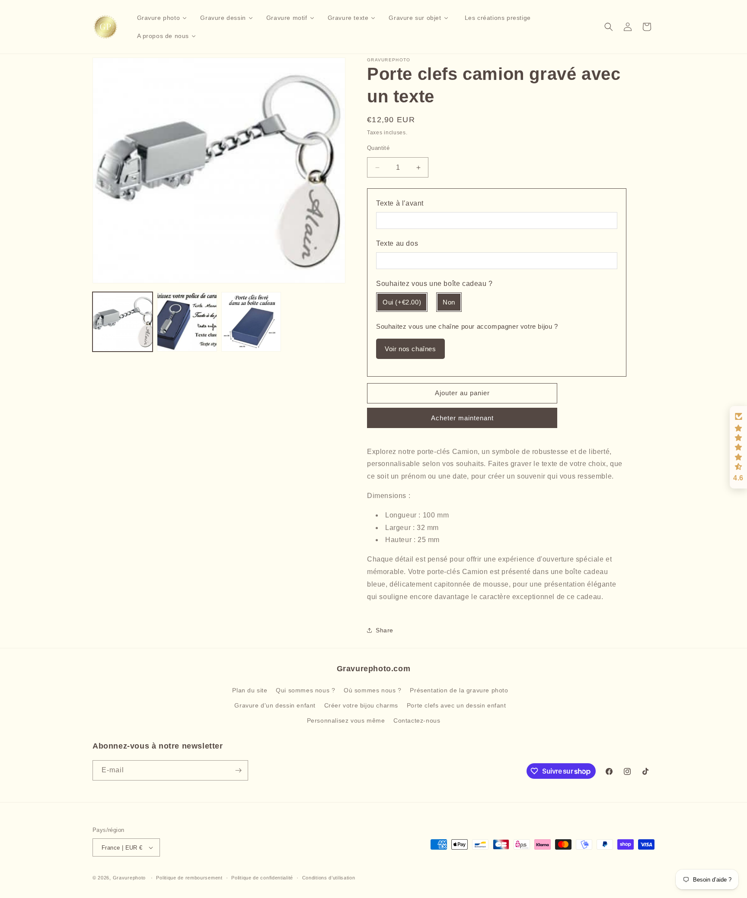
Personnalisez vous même (346, 720)
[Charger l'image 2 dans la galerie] (187, 322)
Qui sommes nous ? (305, 690)
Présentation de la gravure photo (459, 690)
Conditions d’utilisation (328, 877)
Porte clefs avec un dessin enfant (456, 705)
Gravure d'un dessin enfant (275, 705)
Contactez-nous (416, 720)
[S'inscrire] (238, 770)
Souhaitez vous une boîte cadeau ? (434, 283)
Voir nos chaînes (410, 348)
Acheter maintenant (462, 418)
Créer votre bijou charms (361, 705)
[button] (608, 26)
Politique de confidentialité (262, 877)
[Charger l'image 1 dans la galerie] (123, 322)
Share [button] (384, 630)
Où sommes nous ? (373, 690)
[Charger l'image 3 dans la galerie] (251, 322)
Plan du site (249, 690)
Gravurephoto (129, 877)
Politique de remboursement (189, 877)
